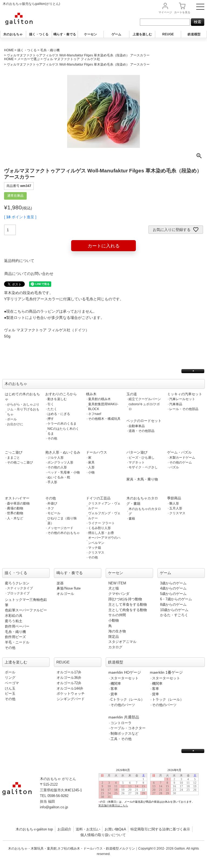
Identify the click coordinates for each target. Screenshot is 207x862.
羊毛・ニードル (17, 642)
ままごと (13, 457)
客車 (114, 689)
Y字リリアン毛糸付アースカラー (31, 299)
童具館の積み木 (99, 399)
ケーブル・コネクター (128, 728)
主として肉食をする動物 (127, 610)
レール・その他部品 (183, 409)
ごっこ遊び (13, 452)
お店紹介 (64, 829)
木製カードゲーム (182, 457)
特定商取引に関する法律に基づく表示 (160, 829)
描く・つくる (39, 34)
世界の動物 (15, 513)
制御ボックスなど (125, 733)
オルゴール (65, 594)
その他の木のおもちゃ (63, 533)
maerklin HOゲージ (124, 672)
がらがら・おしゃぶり (23, 404)
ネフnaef (94, 414)
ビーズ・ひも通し (141, 457)
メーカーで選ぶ (28, 59)
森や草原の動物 (18, 503)
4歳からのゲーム (173, 588)
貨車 (114, 694)
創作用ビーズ (15, 637)
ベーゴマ (12, 683)
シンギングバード (71, 699)
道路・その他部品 (141, 431)
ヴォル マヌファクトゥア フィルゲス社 (71, 59)
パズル (174, 467)
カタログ (115, 647)
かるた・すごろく (174, 615)
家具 (91, 462)
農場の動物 (15, 508)
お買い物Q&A (115, 829)
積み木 (91, 394)
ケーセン (90, 34)
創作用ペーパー (17, 626)
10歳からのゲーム (174, 610)
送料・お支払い (88, 829)
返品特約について (19, 260)
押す (50, 419)
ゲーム (116, 34)
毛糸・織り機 (50, 50)
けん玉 (10, 688)
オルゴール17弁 (69, 672)
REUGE (168, 34)
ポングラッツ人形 (60, 462)
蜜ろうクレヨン (17, 583)
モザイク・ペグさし (143, 467)
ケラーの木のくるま (62, 423)
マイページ (165, 12)
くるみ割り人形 (99, 528)
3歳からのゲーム (173, 583)
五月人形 (175, 508)
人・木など (15, 518)
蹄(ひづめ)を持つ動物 (125, 599)
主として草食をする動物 (127, 604)
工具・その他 (121, 739)
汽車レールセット (182, 399)
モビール (53, 513)
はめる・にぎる (58, 414)
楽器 (60, 583)
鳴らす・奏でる (64, 34)
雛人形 (174, 503)
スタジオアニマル (122, 642)
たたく (52, 409)
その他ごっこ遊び (20, 462)
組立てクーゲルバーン (145, 399)
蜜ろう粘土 (13, 621)
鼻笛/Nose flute (69, 588)
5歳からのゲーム (173, 594)
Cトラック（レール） (127, 699)
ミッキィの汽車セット (184, 394)
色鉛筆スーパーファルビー (26, 610)
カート (182, 12)
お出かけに (15, 424)
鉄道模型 (194, 34)
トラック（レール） (168, 699)
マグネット (137, 462)
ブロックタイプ (18, 593)
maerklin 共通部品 (123, 717)
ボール (12, 419)
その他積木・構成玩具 (104, 419)
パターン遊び (136, 452)
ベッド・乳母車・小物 (63, 472)
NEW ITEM (117, 583)
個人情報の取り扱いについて (103, 835)
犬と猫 (113, 588)
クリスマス (96, 552)
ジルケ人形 (55, 457)
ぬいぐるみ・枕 (58, 477)
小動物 (113, 620)
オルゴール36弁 (69, 678)
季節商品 (174, 498)
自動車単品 (137, 426)
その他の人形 (57, 467)
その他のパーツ (123, 705)
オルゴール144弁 (70, 688)
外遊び (52, 503)
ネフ (50, 508)
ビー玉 (10, 693)
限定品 (113, 637)
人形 (91, 467)
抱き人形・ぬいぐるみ (62, 452)
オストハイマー (17, 498)
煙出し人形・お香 (101, 533)
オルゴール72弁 (69, 683)
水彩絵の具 (13, 616)
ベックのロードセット (143, 421)
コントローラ (121, 723)
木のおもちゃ (13, 34)
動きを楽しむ (57, 399)
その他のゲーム (180, 462)
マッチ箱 (94, 548)
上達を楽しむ (142, 34)
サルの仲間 (117, 615)
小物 (91, 472)
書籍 (132, 518)
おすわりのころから (61, 394)
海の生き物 (117, 631)
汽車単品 (175, 404)
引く (50, 404)
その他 (52, 438)
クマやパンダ (118, 594)
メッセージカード (60, 528)
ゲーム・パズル (179, 452)
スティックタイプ (20, 588)
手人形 (52, 482)
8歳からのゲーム (173, 604)
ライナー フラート (101, 523)
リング (10, 678)
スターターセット (125, 678)
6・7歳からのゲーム (176, 599)
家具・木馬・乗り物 (142, 479)
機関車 (116, 684)
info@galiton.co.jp (54, 807)
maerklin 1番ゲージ (166, 672)
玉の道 (131, 394)
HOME (9, 50)
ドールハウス (96, 452)
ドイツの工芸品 (98, 498)
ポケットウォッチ (71, 693)
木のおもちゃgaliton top (34, 829)
